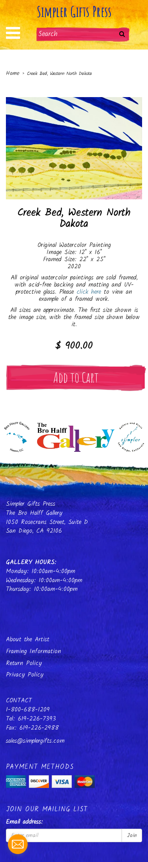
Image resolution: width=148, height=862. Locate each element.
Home (12, 73)
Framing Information (33, 651)
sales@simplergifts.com (35, 741)
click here (89, 292)
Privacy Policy (24, 675)
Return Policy (24, 663)
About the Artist (27, 639)
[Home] (74, 434)
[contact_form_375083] (18, 844)
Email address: (24, 822)
